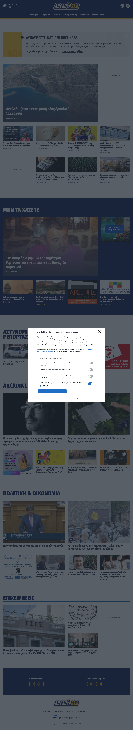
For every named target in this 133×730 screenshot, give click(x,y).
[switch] (90, 363)
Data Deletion (55, 398)
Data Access (66, 398)
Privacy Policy (77, 398)
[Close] (100, 332)
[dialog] (66, 365)
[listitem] (66, 359)
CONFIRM (52, 391)
